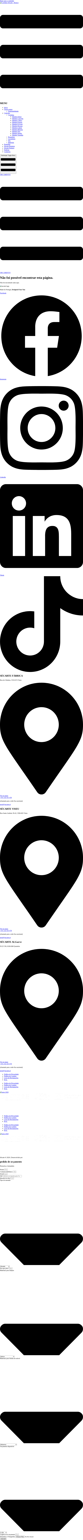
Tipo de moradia (5, 1180)
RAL (5, 1080)
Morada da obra (5, 1178)
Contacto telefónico (6, 1172)
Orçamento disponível (7, 1446)
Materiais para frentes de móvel (10, 1358)
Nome (2, 1169)
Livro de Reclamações (11, 1078)
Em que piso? (4, 1268)
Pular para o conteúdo (7, 1)
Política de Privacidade (11, 1074)
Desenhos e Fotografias (7, 1537)
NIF (1, 1176)
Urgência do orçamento (7, 1534)
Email (2, 1174)
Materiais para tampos (7, 1270)
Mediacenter (27, 1157)
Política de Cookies (10, 1076)
